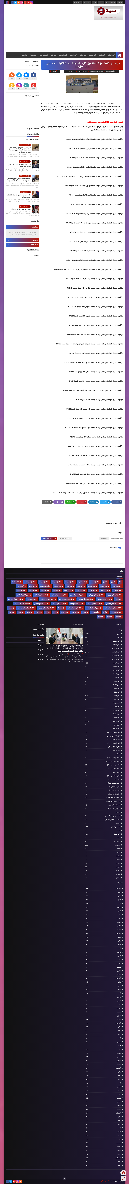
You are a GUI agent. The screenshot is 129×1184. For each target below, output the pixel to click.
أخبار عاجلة (92, 590)
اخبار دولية (117, 590)
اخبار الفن (69, 586)
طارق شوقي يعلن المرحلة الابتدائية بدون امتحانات (19, 195)
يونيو (103, 896)
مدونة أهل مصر (102, 1181)
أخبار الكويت (57, 586)
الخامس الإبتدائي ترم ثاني (112, 608)
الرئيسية (120, 2)
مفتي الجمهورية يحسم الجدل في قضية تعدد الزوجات (19, 165)
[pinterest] (28, 2)
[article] (62, 513)
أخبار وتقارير (20, 590)
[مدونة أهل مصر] (108, 13)
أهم (104, 612)
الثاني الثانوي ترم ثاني (40, 603)
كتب (46, 612)
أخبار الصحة (103, 586)
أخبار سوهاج (104, 590)
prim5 (109, 616)
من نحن (94, 2)
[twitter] (15, 2)
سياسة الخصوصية (110, 2)
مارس (103, 907)
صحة (54, 612)
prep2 (19, 612)
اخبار (104, 581)
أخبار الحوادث (63, 55)
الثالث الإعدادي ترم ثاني (47, 599)
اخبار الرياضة (116, 586)
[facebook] (12, 2)
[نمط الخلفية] (123, 1178)
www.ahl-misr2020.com (76, 654)
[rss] (18, 2)
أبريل (103, 903)
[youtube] (14, 1181)
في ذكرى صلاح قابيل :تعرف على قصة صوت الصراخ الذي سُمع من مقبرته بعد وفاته (20, 149)
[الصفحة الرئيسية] (119, 55)
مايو (103, 899)
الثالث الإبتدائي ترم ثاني (85, 599)
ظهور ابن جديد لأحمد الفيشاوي (20, 209)
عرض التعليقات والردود (48, 538)
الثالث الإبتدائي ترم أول (103, 599)
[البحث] (7, 2)
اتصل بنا (101, 2)
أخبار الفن (53, 55)
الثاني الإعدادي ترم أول (94, 603)
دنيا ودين (24, 55)
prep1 (28, 612)
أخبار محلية (92, 55)
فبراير (103, 911)
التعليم (118, 599)
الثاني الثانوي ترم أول (58, 603)
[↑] (64, 1178)
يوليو (103, 892)
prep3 (11, 612)
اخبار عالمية (67, 590)
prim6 (100, 616)
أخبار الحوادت (69, 581)
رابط (39, 640)
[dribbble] (21, 2)
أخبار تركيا (32, 586)
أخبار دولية (83, 55)
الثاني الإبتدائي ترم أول (15, 599)
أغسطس (103, 888)
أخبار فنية (56, 590)
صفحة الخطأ (87, 2)
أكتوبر (103, 926)
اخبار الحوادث (43, 581)
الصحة (10, 608)
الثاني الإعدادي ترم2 (76, 603)
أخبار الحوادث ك (29, 581)
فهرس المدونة (77, 2)
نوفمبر (103, 922)
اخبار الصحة (91, 586)
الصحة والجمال (43, 55)
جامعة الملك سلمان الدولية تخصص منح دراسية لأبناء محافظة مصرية (19, 179)
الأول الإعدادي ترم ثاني (58, 595)
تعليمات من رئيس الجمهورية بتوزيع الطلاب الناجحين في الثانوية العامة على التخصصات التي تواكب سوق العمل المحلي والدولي (65, 648)
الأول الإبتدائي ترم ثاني (95, 595)
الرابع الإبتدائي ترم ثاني (74, 608)
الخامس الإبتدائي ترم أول (21, 603)
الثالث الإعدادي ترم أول (66, 599)
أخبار (112, 581)
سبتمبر (103, 929)
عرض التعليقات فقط (64, 538)
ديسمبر (103, 918)
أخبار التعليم (111, 55)
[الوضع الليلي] (123, 1172)
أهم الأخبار (102, 55)
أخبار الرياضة (73, 55)
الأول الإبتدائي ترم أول (113, 595)
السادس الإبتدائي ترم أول (45, 608)
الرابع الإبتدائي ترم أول (93, 608)
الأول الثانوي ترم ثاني (23, 595)
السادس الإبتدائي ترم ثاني (25, 608)
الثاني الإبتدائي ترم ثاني (113, 603)
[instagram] (31, 2)
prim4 (118, 616)
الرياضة (60, 608)
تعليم (84, 612)
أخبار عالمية (80, 590)
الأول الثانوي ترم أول (40, 595)
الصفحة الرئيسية (83, 71)
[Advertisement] (64, 37)
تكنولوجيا (33, 55)
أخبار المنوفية (44, 586)
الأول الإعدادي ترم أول (76, 595)
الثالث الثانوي (31, 599)
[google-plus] (25, 2)
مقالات (38, 612)
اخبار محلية (32, 590)
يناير (103, 914)
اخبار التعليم (81, 581)
